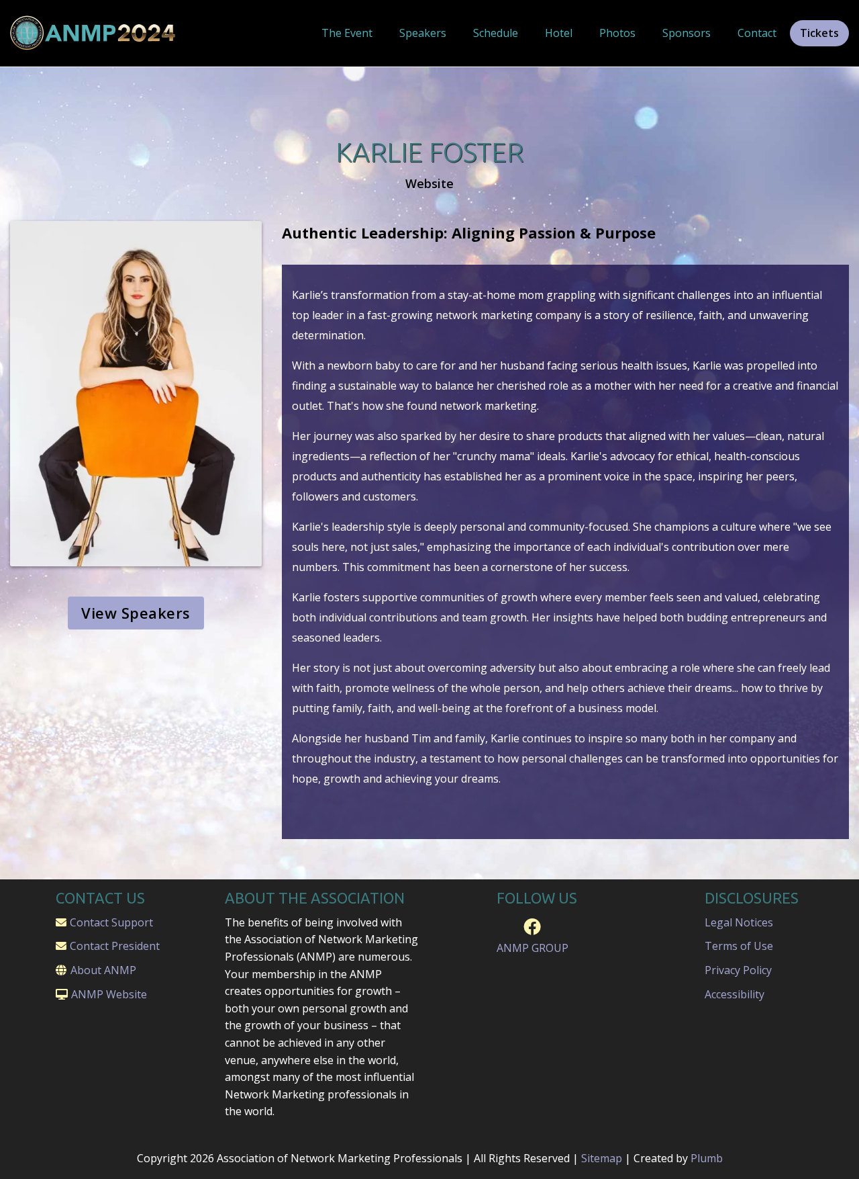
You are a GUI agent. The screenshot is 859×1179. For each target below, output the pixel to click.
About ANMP (103, 970)
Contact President (115, 945)
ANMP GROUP (532, 948)
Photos (617, 33)
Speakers (422, 33)
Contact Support (111, 922)
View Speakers (136, 613)
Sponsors (686, 33)
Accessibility (734, 994)
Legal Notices (739, 922)
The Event (346, 33)
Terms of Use (739, 945)
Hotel (558, 33)
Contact (757, 33)
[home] (94, 33)
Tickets (819, 33)
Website (429, 183)
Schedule (495, 33)
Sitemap (601, 1158)
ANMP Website (109, 994)
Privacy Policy (738, 970)
